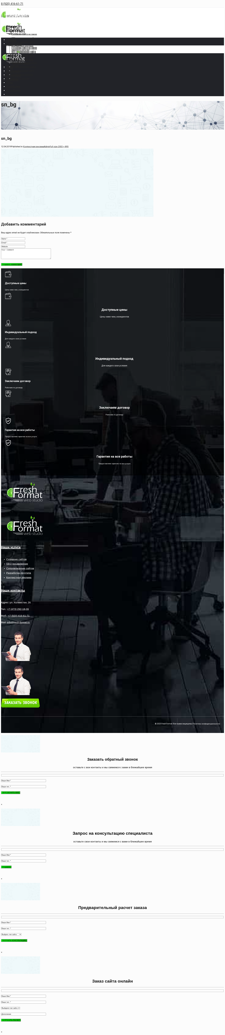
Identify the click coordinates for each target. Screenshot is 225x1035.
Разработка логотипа (18, 573)
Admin (47, 146)
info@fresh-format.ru (18, 622)
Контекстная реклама (33, 146)
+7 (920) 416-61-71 (19, 615)
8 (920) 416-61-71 (12, 3)
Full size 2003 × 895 (59, 146)
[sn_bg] (77, 216)
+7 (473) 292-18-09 (18, 609)
